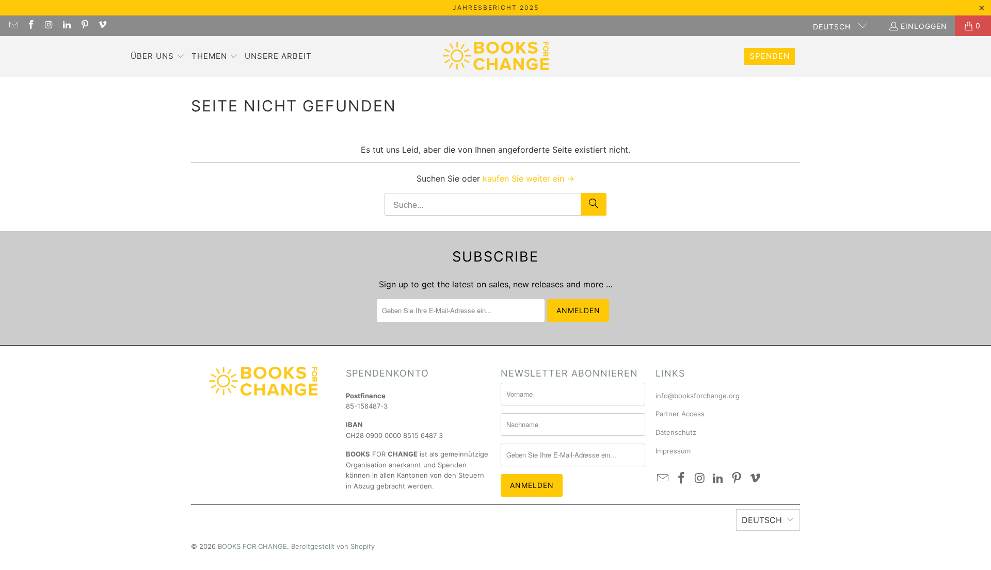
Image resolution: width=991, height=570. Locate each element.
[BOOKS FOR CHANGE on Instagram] (48, 25)
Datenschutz (676, 432)
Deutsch (833, 26)
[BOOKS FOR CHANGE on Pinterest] (84, 25)
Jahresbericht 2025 (496, 7)
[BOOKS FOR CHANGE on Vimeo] (102, 25)
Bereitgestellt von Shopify (333, 546)
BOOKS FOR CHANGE (252, 546)
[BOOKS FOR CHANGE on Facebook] (31, 25)
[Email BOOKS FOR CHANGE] (13, 25)
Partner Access (680, 414)
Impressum (673, 451)
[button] (158, 56)
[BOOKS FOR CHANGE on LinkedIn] (66, 25)
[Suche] (593, 204)
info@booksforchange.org (698, 396)
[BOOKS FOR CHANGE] (496, 56)
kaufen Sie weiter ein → (528, 178)
